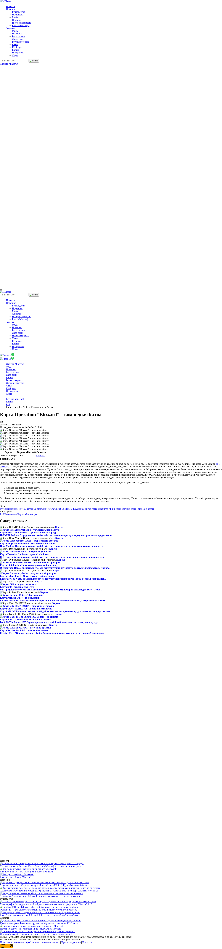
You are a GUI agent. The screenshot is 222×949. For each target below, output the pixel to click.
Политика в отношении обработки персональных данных (30, 942)
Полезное (11, 9)
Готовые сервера (20, 41)
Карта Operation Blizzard (60, 509)
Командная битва (82, 509)
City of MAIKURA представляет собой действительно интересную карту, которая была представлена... (56, 611)
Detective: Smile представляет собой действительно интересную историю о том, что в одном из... (52, 557)
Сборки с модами (15, 383)
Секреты (16, 20)
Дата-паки (17, 39)
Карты (15, 50)
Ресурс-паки (18, 36)
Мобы (15, 17)
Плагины (17, 33)
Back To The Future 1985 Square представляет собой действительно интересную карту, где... (49, 622)
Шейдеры (17, 47)
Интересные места (21, 22)
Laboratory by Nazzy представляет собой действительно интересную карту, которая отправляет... (53, 578)
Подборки (17, 14)
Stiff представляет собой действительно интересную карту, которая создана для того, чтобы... (51, 589)
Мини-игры (115, 509)
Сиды (15, 55)
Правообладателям (71, 942)
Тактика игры (129, 509)
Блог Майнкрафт (20, 25)
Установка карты (145, 509)
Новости (10, 6)
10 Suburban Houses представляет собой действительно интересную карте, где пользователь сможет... (55, 568)
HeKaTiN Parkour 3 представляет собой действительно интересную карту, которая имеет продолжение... (57, 535)
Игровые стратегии (37, 509)
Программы (18, 52)
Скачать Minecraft (9, 64)
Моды (15, 31)
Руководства (18, 12)
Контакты (87, 942)
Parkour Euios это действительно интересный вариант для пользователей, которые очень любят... (53, 600)
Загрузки (10, 28)
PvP (2, 509)
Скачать (40, 455)
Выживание (10, 509)
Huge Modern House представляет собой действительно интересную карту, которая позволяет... (51, 546)
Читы (15, 44)
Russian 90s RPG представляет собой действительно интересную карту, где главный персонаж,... (52, 633)
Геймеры (22, 509)
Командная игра (100, 509)
